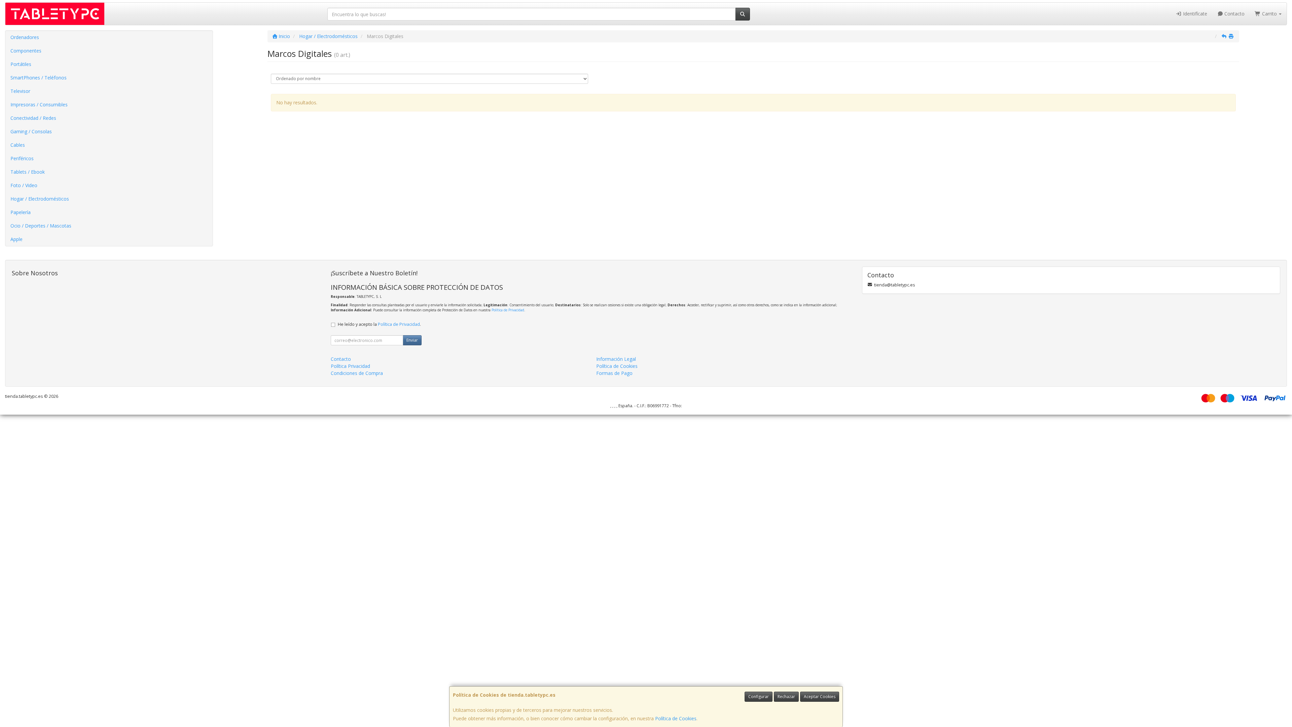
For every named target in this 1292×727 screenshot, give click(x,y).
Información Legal (616, 359)
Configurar (758, 696)
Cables (17, 145)
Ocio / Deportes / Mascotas (40, 225)
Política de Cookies (675, 718)
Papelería (20, 212)
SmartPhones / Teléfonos (38, 77)
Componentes (25, 50)
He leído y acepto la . (379, 324)
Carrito (1269, 13)
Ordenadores (24, 37)
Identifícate (1194, 13)
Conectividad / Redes (33, 118)
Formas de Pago (614, 373)
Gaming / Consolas (31, 131)
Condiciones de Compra (357, 373)
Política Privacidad (350, 366)
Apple (16, 239)
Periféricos (22, 158)
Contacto (1234, 13)
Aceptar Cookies (819, 696)
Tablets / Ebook (27, 172)
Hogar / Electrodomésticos (39, 199)
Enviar (412, 340)
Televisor (20, 91)
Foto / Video (23, 185)
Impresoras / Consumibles (39, 104)
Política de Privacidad (508, 310)
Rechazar (786, 696)
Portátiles (20, 64)
